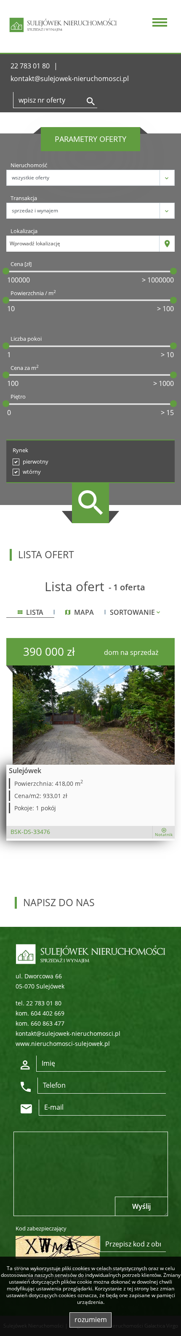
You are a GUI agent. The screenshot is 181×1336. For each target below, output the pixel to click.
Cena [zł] (21, 264)
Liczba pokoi (26, 338)
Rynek (20, 450)
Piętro (18, 396)
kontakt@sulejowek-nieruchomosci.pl (70, 78)
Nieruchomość (29, 165)
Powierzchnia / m (33, 293)
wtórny (32, 471)
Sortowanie (133, 612)
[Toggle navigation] (158, 23)
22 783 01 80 (30, 66)
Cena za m (25, 368)
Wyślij (141, 1206)
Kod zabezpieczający (41, 1228)
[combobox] (83, 244)
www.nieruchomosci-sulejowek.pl (63, 1044)
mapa (83, 612)
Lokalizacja (24, 231)
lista (33, 612)
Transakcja (24, 198)
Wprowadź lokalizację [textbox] (35, 243)
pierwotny (35, 461)
